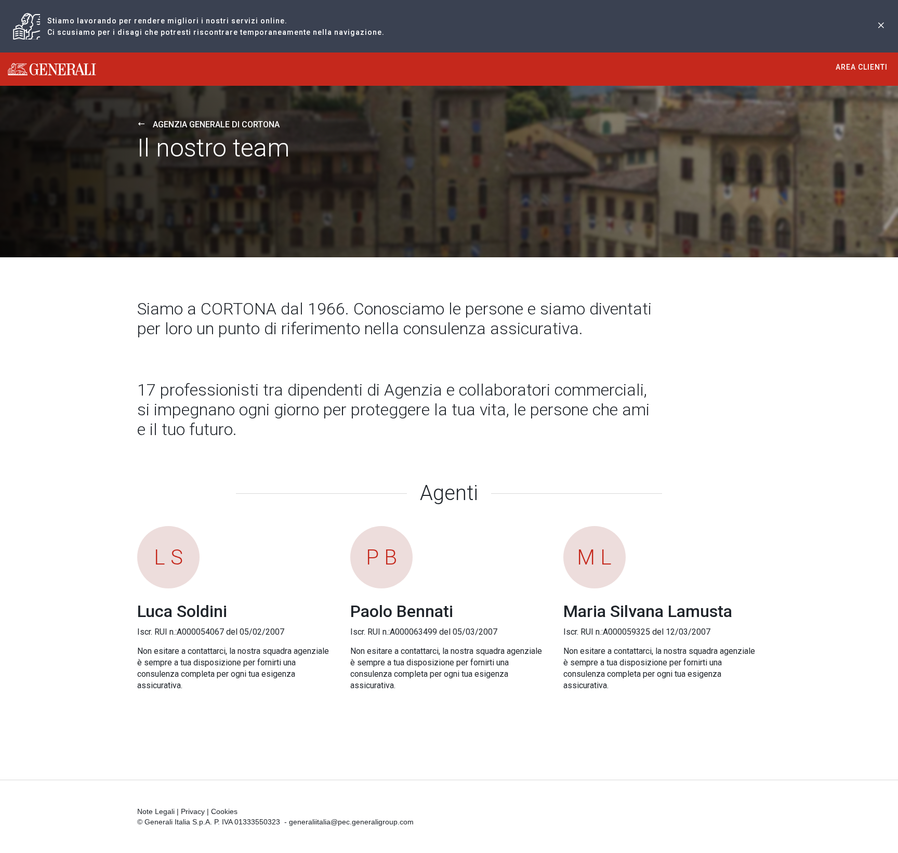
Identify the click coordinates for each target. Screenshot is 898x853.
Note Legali (156, 811)
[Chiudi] (881, 26)
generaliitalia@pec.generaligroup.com (351, 822)
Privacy (193, 811)
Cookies (224, 811)
